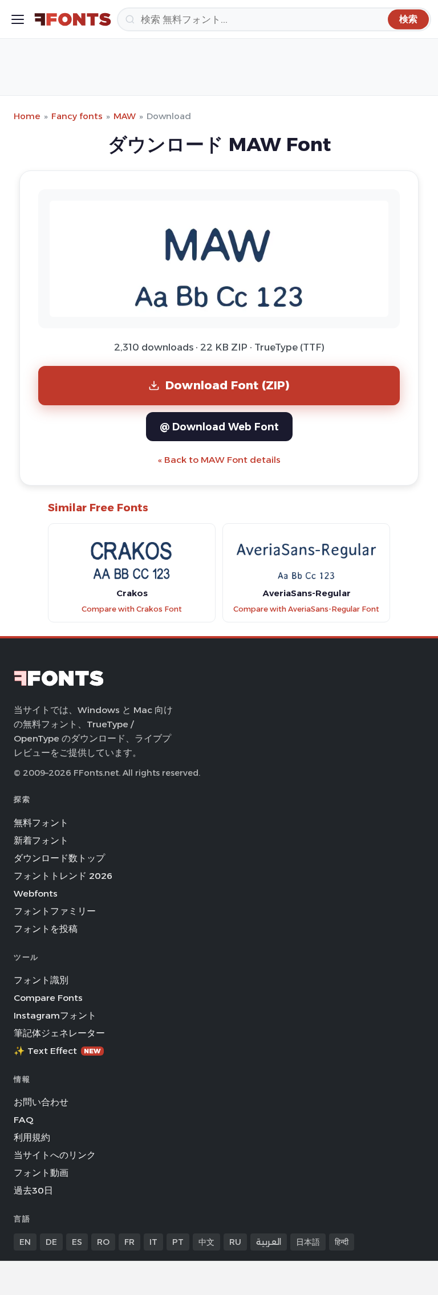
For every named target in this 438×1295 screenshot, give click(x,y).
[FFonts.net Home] (72, 19)
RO (103, 1242)
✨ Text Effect (57, 1050)
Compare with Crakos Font (132, 609)
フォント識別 (41, 980)
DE (51, 1242)
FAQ (23, 1119)
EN (25, 1242)
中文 (206, 1242)
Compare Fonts (48, 997)
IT (153, 1242)
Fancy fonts (77, 116)
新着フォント (41, 840)
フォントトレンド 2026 (63, 875)
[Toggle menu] (18, 19)
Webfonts (36, 893)
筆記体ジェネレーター (59, 1033)
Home (27, 116)
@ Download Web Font (219, 427)
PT (178, 1242)
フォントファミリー (55, 911)
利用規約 (32, 1137)
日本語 (308, 1242)
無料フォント (41, 822)
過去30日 (33, 1190)
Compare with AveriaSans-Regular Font (306, 609)
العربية (268, 1242)
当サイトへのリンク (55, 1155)
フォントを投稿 (46, 928)
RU (235, 1242)
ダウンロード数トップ (59, 858)
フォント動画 (41, 1172)
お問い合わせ (41, 1102)
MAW (124, 116)
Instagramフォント (55, 1015)
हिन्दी (341, 1242)
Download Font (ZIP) (227, 385)
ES (77, 1242)
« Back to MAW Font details (219, 459)
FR (129, 1242)
